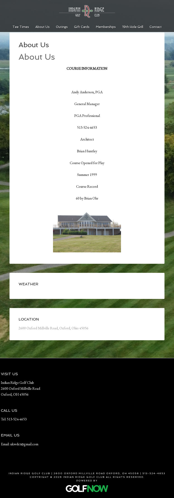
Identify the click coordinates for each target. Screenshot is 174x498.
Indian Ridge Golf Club (87, 11)
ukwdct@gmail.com (24, 444)
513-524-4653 (17, 419)
